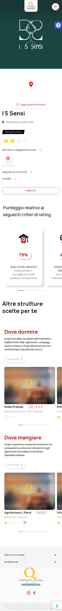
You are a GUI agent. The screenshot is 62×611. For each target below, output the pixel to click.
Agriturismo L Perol (17, 512)
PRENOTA (31, 190)
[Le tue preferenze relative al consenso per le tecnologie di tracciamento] (57, 606)
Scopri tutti (13, 359)
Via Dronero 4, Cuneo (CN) (19, 122)
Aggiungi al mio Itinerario (33, 104)
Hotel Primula (13, 407)
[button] (58, 25)
